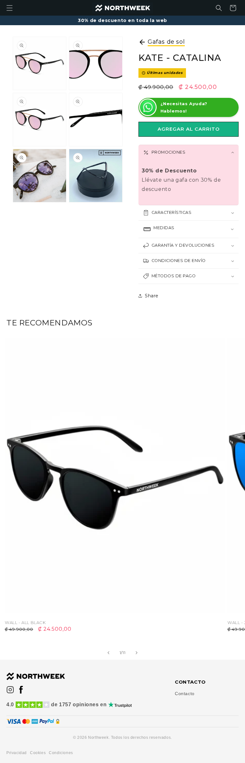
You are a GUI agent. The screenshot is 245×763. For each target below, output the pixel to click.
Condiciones (61, 753)
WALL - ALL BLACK (25, 622)
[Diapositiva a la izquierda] (108, 653)
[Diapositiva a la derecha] (137, 653)
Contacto (185, 693)
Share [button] (152, 296)
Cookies (38, 753)
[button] (10, 8)
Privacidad (16, 753)
